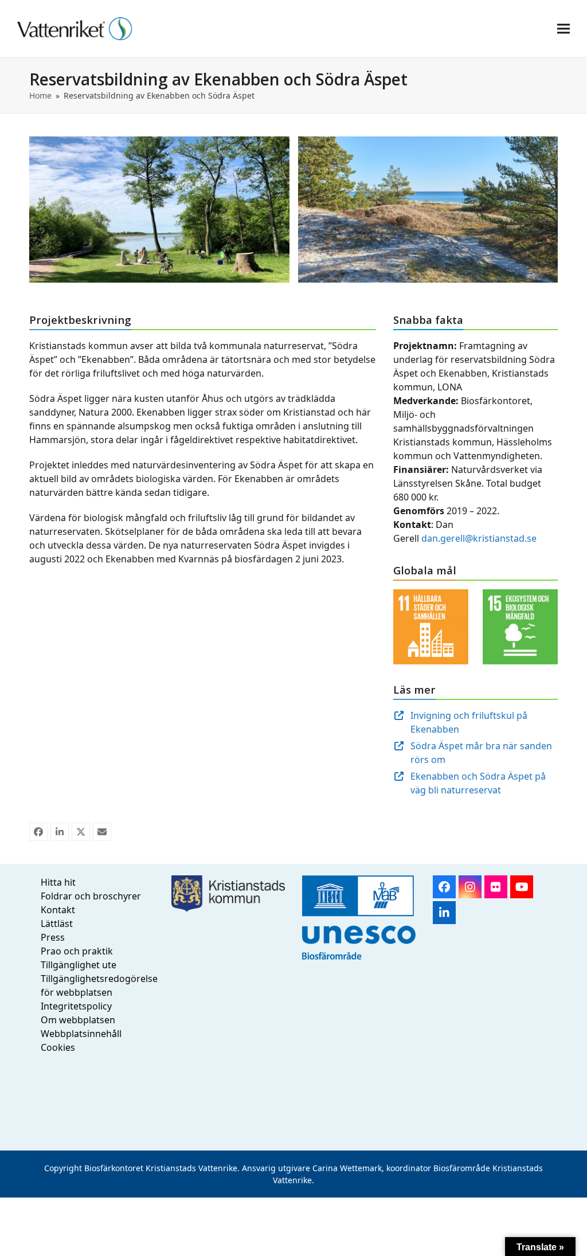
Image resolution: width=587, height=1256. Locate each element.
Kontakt (58, 909)
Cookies (58, 1047)
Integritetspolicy (76, 1006)
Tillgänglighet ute (78, 964)
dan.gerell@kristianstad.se (479, 538)
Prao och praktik (77, 951)
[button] (563, 28)
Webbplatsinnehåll (81, 1033)
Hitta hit (58, 882)
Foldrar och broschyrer (91, 896)
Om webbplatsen (78, 1020)
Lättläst (57, 923)
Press (53, 937)
